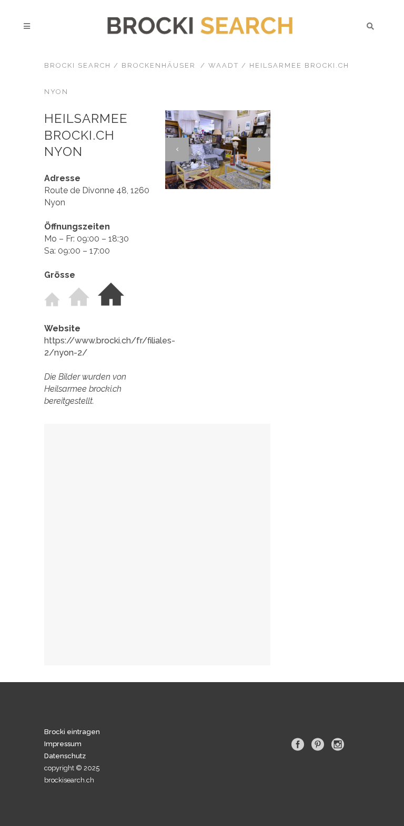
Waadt (223, 65)
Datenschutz (65, 756)
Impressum (63, 744)
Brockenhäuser (159, 65)
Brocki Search (77, 65)
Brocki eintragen (72, 732)
